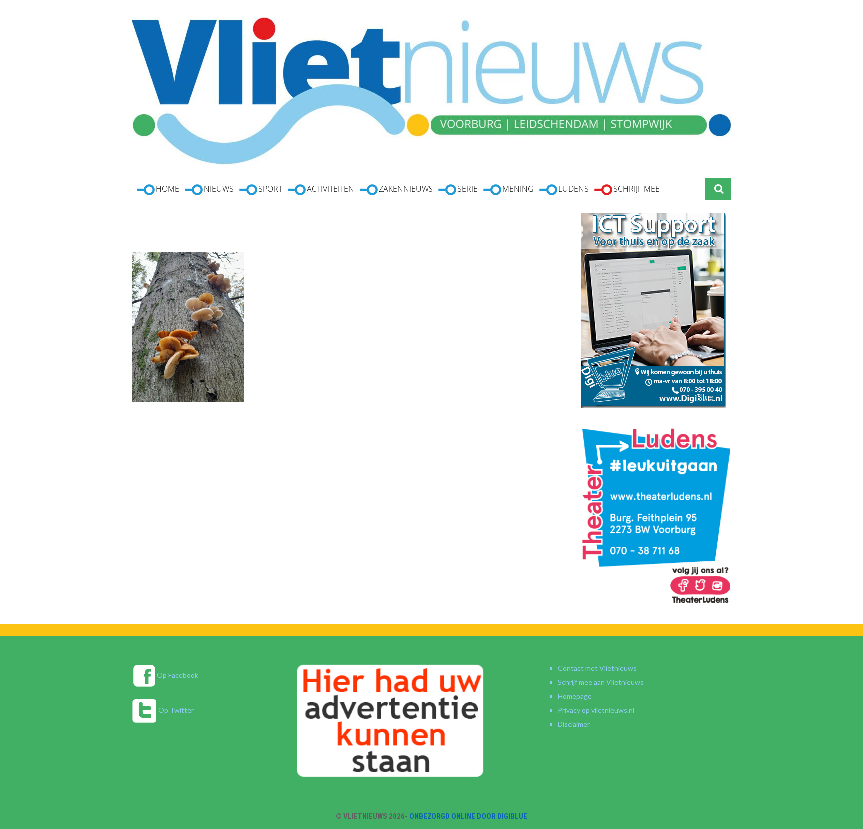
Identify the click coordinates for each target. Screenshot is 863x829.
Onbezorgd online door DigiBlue (468, 816)
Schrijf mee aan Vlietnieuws (601, 682)
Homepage (575, 696)
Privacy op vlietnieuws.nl (596, 710)
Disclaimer (574, 724)
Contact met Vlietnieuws (597, 668)
